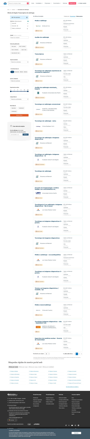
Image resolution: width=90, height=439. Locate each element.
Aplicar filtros (19, 115)
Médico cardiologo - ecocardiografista (48, 255)
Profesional (13, 111)
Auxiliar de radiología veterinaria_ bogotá (46, 88)
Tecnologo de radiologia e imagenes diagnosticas (47, 138)
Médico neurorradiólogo (43, 305)
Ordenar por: (67, 16)
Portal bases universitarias (77, 399)
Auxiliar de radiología (42, 37)
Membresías (35, 397)
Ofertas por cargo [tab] (23, 367)
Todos (12, 71)
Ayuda (73, 414)
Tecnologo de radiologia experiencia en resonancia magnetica (48, 71)
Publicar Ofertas (49, 401)
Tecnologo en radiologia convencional (47, 104)
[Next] (81, 354)
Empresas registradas (37, 399)
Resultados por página (38, 353)
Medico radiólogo (41, 20)
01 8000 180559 (21, 402)
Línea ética (74, 410)
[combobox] (19, 37)
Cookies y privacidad (14, 430)
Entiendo (76, 433)
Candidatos (39, 3)
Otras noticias (62, 408)
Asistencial (21, 108)
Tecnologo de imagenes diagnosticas (47, 238)
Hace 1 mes (23, 49)
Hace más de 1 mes (15, 53)
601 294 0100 (17, 400)
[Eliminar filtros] (26, 17)
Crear (25, 134)
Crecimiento (56, 3)
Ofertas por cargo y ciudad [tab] (35, 367)
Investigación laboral (63, 403)
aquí (29, 436)
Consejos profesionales (64, 399)
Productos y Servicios (50, 399)
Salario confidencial (16, 28)
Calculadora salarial (37, 401)
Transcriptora (39, 54)
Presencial (17, 71)
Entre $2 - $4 (15, 25)
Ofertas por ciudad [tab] (13, 367)
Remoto (25, 71)
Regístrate (72, 3)
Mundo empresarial (63, 401)
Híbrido (21, 71)
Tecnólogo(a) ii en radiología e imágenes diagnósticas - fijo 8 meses (48, 205)
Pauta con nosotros (76, 401)
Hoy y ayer (13, 46)
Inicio (32, 3)
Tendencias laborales (63, 405)
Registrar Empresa (49, 397)
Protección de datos (76, 405)
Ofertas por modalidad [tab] (48, 367)
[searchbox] (19, 37)
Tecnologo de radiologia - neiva (45, 121)
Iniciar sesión (82, 3)
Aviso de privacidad (76, 403)
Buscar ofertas (36, 403)
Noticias (65, 3)
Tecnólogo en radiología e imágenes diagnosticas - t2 (47, 155)
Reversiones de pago (76, 412)
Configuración (36, 405)
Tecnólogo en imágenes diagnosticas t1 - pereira (48, 222)
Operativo (13, 108)
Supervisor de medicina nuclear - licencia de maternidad (48, 339)
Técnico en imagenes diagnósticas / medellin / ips (47, 288)
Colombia (12, 420)
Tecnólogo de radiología (43, 171)
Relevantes (79, 16)
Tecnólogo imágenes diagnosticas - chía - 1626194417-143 (48, 322)
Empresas (47, 3)
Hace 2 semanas (14, 49)
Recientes (72, 16)
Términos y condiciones (76, 408)
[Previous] (74, 354)
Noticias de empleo (63, 397)
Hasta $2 (14, 23)
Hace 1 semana (22, 46)
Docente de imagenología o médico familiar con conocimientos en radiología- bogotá (47, 188)
